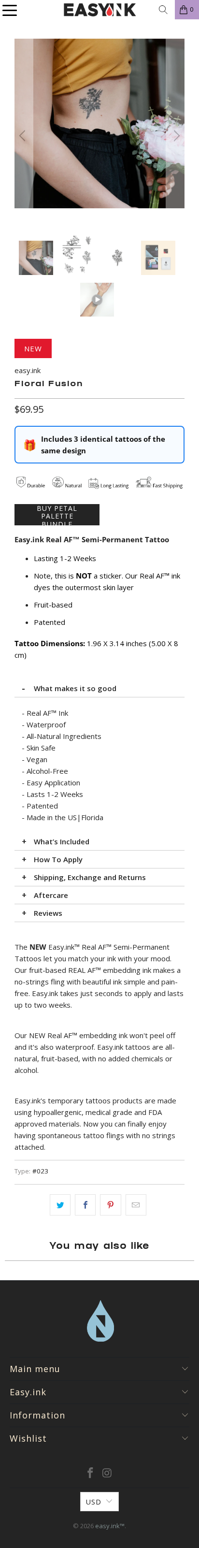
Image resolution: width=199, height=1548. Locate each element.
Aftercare (51, 895)
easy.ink (27, 370)
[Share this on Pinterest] (110, 1204)
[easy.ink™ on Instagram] (107, 1473)
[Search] (163, 9)
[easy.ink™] (99, 9)
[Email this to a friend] (136, 1204)
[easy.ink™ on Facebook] (91, 1473)
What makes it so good (75, 688)
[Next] (175, 135)
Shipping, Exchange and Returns (90, 877)
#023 (40, 1171)
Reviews (48, 913)
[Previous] (23, 135)
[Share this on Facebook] (85, 1204)
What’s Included (61, 841)
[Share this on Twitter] (60, 1204)
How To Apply (58, 859)
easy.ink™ (110, 1525)
